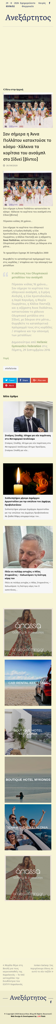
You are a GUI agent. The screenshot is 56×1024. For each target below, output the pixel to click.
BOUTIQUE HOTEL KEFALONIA (28, 732)
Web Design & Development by (28, 1016)
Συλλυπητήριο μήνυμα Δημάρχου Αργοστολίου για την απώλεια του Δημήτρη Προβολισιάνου (27, 501)
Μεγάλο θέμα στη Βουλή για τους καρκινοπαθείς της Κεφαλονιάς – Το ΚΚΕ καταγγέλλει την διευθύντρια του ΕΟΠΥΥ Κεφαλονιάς (14, 975)
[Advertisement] (28, 57)
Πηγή (6, 358)
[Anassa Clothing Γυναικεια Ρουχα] (28, 656)
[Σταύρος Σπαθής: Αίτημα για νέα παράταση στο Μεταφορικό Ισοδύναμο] (28, 416)
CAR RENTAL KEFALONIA (28, 683)
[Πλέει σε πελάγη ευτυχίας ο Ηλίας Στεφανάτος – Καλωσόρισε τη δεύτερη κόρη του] (28, 547)
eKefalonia (10, 368)
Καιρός (42, 3)
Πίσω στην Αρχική (14, 89)
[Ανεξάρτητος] (28, 17)
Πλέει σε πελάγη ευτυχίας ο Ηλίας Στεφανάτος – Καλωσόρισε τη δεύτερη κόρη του (25, 575)
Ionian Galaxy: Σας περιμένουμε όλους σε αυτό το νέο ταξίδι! (41, 968)
